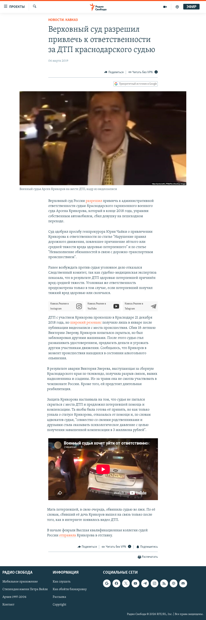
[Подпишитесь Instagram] (154, 583)
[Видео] (165, 7)
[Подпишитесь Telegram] (145, 583)
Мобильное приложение (20, 581)
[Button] (114, 72)
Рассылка (59, 597)
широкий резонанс (86, 323)
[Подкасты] (173, 583)
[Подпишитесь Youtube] (135, 583)
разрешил (94, 201)
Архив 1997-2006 (14, 597)
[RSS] (164, 583)
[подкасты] (177, 7)
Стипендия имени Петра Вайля (25, 589)
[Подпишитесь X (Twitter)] (126, 583)
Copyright (59, 604)
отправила (67, 535)
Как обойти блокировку (70, 589)
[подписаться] (183, 583)
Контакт (8, 604)
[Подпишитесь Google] (107, 583)
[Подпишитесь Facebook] (116, 583)
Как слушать (61, 581)
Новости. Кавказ (63, 20)
